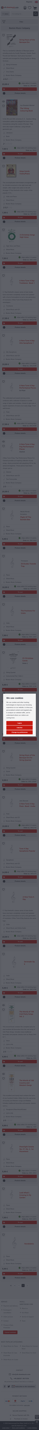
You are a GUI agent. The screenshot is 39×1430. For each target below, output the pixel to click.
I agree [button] (19, 723)
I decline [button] (19, 727)
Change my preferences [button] (20, 732)
